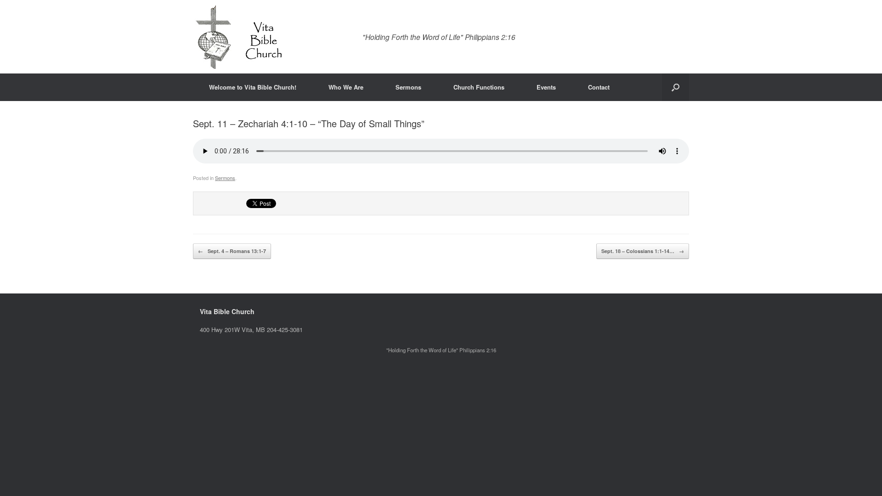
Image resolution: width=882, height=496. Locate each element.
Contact (599, 87)
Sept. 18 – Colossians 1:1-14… (642, 251)
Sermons (408, 87)
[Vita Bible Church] (238, 37)
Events (546, 87)
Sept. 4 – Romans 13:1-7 (232, 251)
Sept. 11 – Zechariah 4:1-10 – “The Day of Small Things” (308, 123)
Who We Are (345, 87)
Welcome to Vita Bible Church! (252, 87)
